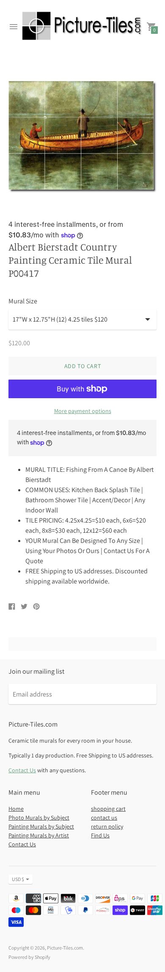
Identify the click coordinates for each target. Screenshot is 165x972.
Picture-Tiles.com (65, 947)
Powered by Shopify (29, 957)
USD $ (18, 879)
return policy (107, 826)
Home (16, 808)
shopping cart (108, 808)
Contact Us (22, 770)
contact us (104, 817)
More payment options (82, 411)
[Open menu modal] (13, 27)
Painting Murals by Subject (41, 826)
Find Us (100, 835)
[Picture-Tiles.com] (82, 27)
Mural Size (22, 301)
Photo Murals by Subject (38, 817)
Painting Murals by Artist (38, 835)
